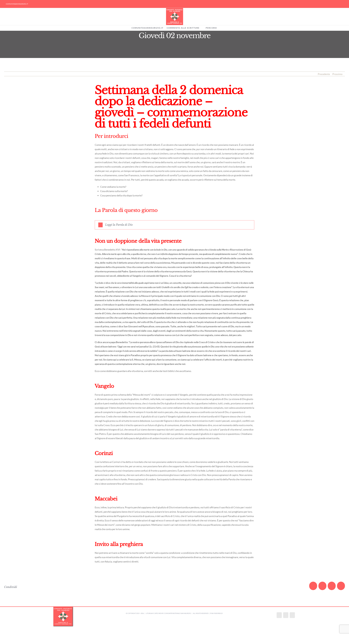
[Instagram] (285, 615)
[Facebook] (279, 615)
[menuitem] (17, 4)
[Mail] (292, 615)
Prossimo (337, 74)
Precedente (324, 74)
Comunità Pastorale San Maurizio (177, 613)
